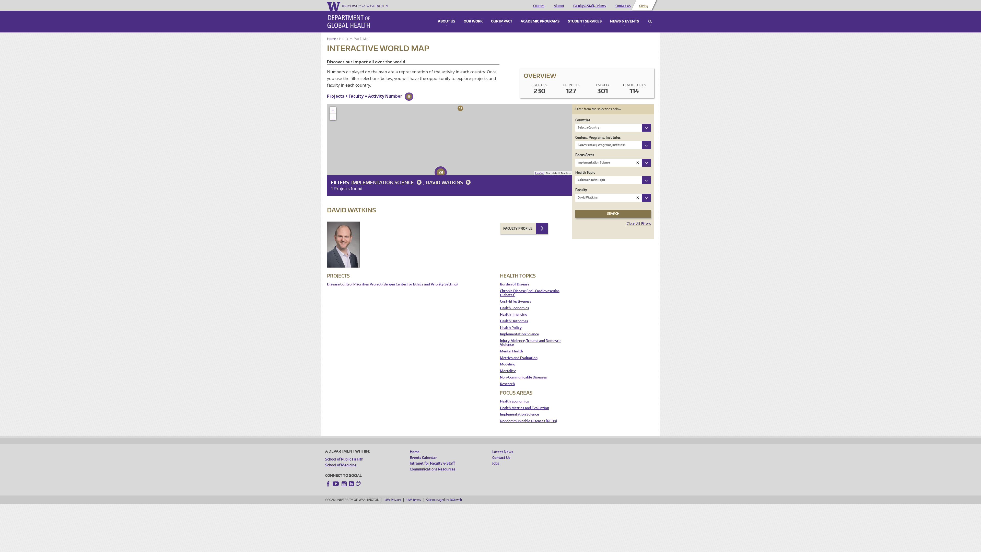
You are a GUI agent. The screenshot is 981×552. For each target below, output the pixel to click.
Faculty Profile (517, 228)
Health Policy (511, 328)
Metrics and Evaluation (519, 358)
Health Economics (514, 308)
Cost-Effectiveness (515, 301)
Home (331, 39)
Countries (582, 120)
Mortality (508, 371)
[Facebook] (328, 484)
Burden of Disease (514, 284)
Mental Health (511, 351)
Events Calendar (423, 457)
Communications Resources (433, 469)
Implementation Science (383, 182)
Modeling (507, 364)
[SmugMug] (359, 484)
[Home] (348, 21)
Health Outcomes (514, 321)
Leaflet (539, 173)
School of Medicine (340, 465)
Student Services (585, 21)
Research (507, 384)
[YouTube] (336, 484)
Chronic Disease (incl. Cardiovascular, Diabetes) (530, 293)
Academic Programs (540, 21)
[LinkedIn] (351, 484)
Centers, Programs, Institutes (598, 137)
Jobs (495, 463)
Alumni (559, 5)
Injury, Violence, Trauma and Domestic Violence (530, 343)
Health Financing (513, 314)
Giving (643, 5)
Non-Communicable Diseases (523, 377)
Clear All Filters (639, 223)
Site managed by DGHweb (444, 500)
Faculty (581, 190)
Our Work (473, 21)
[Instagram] (344, 484)
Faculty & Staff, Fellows (589, 5)
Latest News (502, 452)
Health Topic (585, 172)
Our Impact (501, 21)
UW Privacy (393, 500)
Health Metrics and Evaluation (524, 408)
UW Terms (413, 500)
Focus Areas (584, 155)
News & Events (624, 21)
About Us (446, 21)
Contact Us (623, 5)
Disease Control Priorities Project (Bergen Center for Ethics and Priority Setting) (392, 284)
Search (650, 21)
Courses (538, 5)
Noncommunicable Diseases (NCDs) (528, 421)
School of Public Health (344, 459)
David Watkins (445, 182)
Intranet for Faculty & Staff (432, 463)
